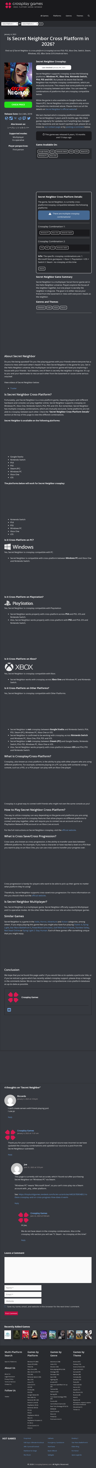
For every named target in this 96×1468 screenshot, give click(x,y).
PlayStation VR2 (32, 1415)
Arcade (52, 1382)
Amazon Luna (32, 1402)
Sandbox (76, 1379)
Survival (75, 1372)
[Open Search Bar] (88, 15)
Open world (77, 1369)
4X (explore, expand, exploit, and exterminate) (82, 1403)
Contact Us (8, 1384)
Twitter (7, 1396)
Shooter (52, 1367)
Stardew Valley (82, 927)
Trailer (13, 388)
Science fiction (77, 1367)
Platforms (57, 16)
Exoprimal (27, 1438)
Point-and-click (55, 1419)
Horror (63, 308)
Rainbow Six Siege (30, 1451)
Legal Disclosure (10, 1376)
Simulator (53, 1374)
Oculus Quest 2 (32, 1425)
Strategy (52, 1372)
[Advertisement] (48, 334)
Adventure (41, 308)
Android (30, 1384)
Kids (74, 1397)
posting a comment (75, 127)
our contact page (52, 127)
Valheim (51, 1438)
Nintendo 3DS (32, 1407)
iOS (52, 151)
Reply (10, 1117)
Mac (29, 1379)
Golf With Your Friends (64, 927)
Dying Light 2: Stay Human (35, 930)
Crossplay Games (25, 1130)
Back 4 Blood (52, 1451)
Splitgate (51, 1455)
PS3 (29, 1392)
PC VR (29, 1423)
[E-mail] (9, 1010)
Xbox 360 (30, 1397)
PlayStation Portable (34, 1420)
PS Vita (30, 1390)
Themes (79, 16)
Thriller (75, 1409)
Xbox (29, 1418)
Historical (76, 1384)
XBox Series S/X (32, 1372)
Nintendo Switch (61, 151)
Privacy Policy (9, 1379)
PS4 (71, 151)
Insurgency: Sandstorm (56, 1442)
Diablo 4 (78, 924)
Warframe (51, 1446)
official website (69, 830)
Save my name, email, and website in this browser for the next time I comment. (43, 1306)
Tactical (52, 1389)
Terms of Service (10, 1382)
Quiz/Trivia (53, 1411)
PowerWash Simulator (42, 927)
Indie (49, 308)
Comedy (75, 1377)
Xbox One (53, 156)
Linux (29, 1382)
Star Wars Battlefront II (20, 927)
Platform (53, 1392)
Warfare (75, 1374)
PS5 (77, 151)
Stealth (75, 1390)
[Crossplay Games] (24, 5)
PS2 (29, 1413)
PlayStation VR (32, 1405)
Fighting (52, 1379)
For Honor (75, 1451)
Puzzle (52, 1401)
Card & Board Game (56, 1404)
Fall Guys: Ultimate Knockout (34, 1442)
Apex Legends (77, 1455)
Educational (76, 1407)
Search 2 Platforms (11, 1362)
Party (74, 1382)
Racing (52, 1394)
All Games (44, 16)
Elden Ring (75, 1446)
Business (76, 1395)
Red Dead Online (12, 930)
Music (52, 1414)
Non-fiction (76, 1392)
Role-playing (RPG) (56, 1369)
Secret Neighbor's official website (61, 109)
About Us (7, 1374)
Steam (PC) (84, 151)
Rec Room (27, 1455)
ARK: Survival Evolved (31, 1446)
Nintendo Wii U (32, 1400)
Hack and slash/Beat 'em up (58, 1384)
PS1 (29, 1410)
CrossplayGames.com (43, 1464)
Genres (69, 16)
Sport (52, 1377)
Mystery (75, 1400)
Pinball (52, 1416)
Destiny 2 (75, 1438)
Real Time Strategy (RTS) (58, 1406)
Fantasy (75, 1364)
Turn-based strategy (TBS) (58, 1397)
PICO (29, 1428)
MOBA (52, 1409)
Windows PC (43, 156)
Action (56, 308)
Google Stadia (43, 151)
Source (42, 269)
